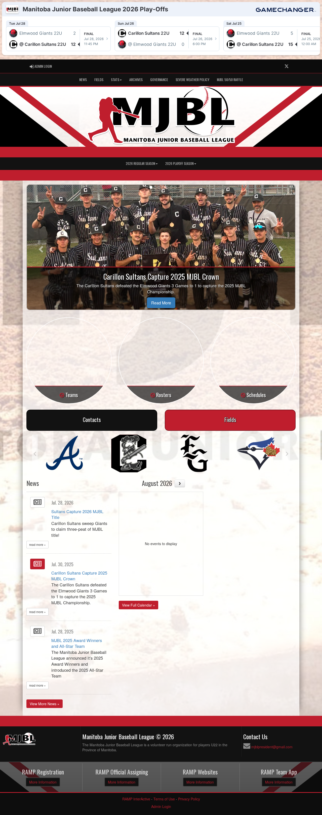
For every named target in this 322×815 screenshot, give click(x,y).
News (83, 79)
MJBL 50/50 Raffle (230, 79)
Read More (161, 303)
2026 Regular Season (140, 163)
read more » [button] (37, 544)
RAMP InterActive (136, 798)
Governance (159, 79)
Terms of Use (164, 798)
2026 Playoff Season (179, 163)
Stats (115, 79)
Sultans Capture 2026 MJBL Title (77, 514)
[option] (64, 453)
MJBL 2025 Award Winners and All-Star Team (76, 643)
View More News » (44, 703)
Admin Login (161, 806)
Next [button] (287, 453)
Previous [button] (35, 453)
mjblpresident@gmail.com (272, 746)
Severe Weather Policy (192, 79)
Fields (98, 79)
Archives (136, 79)
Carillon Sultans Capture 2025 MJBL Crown (79, 576)
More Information (43, 782)
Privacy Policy (189, 798)
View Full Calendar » (138, 605)
